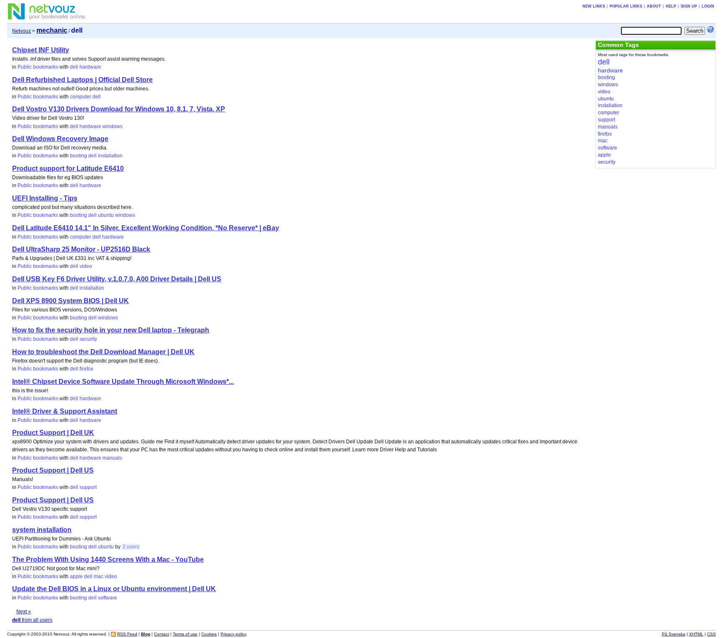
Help (671, 6)
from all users (32, 620)
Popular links (626, 6)
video (85, 266)
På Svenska (673, 634)
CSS (711, 634)
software (107, 598)
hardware (90, 67)
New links (593, 6)
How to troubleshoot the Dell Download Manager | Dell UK (103, 351)
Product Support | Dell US (53, 470)
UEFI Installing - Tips (44, 198)
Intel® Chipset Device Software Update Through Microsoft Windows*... (123, 381)
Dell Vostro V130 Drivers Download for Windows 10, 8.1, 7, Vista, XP (118, 109)
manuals (112, 458)
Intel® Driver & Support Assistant (64, 411)
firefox (86, 369)
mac (98, 576)
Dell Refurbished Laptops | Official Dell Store (82, 79)
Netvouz (21, 31)
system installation (42, 529)
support (88, 487)
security (88, 339)
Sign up (689, 6)
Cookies (209, 634)
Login (708, 6)
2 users (131, 547)
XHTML (696, 634)
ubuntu (106, 215)
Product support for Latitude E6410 (68, 168)
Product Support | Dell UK (53, 432)
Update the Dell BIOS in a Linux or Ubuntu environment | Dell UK (114, 588)
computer (80, 97)
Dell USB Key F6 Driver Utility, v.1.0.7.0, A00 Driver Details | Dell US (116, 279)
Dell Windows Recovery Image (60, 138)
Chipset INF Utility (40, 50)
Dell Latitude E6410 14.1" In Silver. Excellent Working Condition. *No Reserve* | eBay (145, 228)
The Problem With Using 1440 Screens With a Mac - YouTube (108, 559)
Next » (23, 612)
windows (113, 126)
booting (78, 156)
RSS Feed (127, 634)
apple (76, 576)
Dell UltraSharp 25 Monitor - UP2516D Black (81, 249)
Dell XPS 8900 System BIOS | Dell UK (70, 300)
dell (74, 67)
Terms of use (185, 634)
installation (110, 156)
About (654, 6)
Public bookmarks (38, 67)
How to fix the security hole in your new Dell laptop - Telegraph (110, 330)
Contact (161, 634)
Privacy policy (233, 634)
